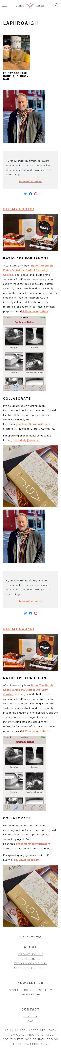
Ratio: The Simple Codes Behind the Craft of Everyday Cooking (28, 270)
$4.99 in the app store (34, 311)
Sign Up (15, 990)
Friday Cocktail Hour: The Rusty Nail (16, 76)
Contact (31, 1016)
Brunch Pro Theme (34, 1043)
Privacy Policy (30, 954)
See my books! (18, 209)
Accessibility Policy (30, 968)
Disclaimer (30, 958)
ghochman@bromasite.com (33, 424)
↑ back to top (30, 937)
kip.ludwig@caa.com (26, 440)
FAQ (30, 1021)
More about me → (30, 181)
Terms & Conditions (30, 963)
